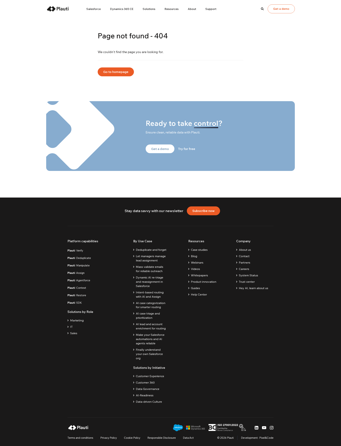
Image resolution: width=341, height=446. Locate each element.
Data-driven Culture (149, 401)
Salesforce (93, 9)
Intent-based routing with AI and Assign (150, 294)
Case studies (199, 249)
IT (71, 327)
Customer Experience (150, 376)
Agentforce (78, 280)
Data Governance (147, 389)
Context (76, 287)
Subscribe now (203, 211)
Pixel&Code (266, 437)
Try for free (186, 149)
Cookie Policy (132, 437)
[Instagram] (271, 427)
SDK (74, 302)
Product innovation (203, 281)
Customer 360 (145, 382)
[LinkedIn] (256, 427)
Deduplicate (79, 258)
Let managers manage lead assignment (151, 258)
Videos (195, 269)
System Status (248, 275)
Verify (75, 250)
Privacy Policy (108, 437)
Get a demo (281, 8)
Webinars (197, 262)
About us (245, 249)
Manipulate (78, 265)
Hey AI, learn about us (253, 288)
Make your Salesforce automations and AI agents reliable (150, 339)
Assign (76, 273)
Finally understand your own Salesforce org (149, 354)
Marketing (77, 320)
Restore (76, 295)
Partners (244, 262)
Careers (244, 269)
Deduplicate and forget (151, 249)
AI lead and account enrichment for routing (151, 326)
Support (210, 9)
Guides (195, 288)
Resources (171, 9)
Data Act (188, 437)
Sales (73, 333)
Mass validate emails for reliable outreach (149, 269)
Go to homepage (115, 72)
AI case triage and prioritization (148, 315)
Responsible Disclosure (161, 437)
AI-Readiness (144, 395)
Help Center (199, 294)
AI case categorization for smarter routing (150, 305)
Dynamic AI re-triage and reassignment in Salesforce (149, 282)
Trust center (247, 281)
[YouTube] (264, 427)
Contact (244, 256)
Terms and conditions (80, 437)
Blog (194, 256)
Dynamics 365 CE (121, 9)
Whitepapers (199, 275)
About (192, 9)
